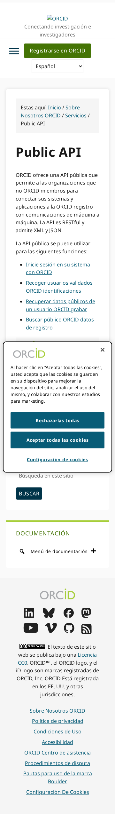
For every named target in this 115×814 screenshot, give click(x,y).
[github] (69, 631)
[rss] (86, 632)
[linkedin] (29, 616)
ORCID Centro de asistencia (57, 752)
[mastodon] (86, 616)
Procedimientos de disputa (57, 763)
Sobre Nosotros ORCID (57, 710)
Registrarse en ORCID (57, 50)
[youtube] (30, 631)
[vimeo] (51, 631)
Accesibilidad (57, 742)
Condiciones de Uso (57, 731)
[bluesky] (49, 616)
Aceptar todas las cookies (58, 440)
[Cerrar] (103, 350)
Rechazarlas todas (57, 420)
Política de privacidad (57, 720)
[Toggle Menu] (14, 51)
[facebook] (69, 616)
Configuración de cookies (57, 791)
